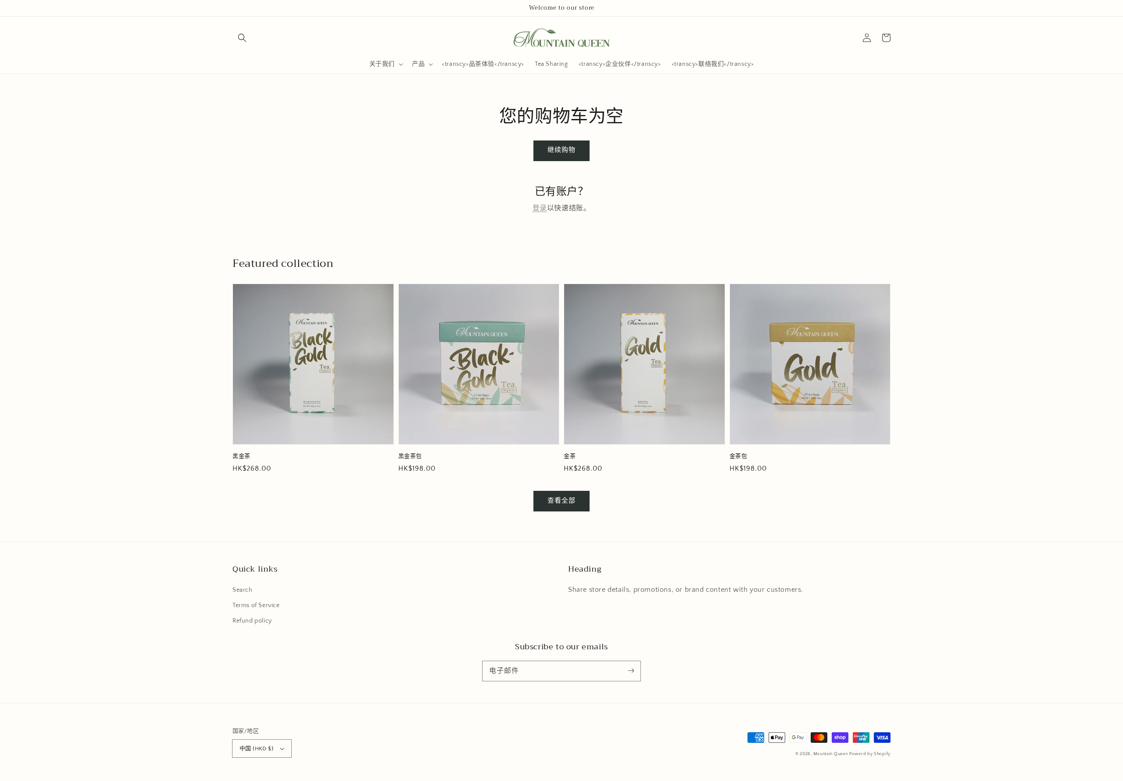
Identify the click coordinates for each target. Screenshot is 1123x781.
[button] (242, 37)
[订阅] (630, 670)
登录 (540, 208)
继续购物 (561, 150)
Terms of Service (256, 605)
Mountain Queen (830, 754)
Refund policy (252, 620)
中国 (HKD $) (256, 748)
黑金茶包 (410, 456)
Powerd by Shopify (870, 754)
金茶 (570, 456)
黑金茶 (241, 456)
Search (242, 590)
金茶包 (738, 456)
